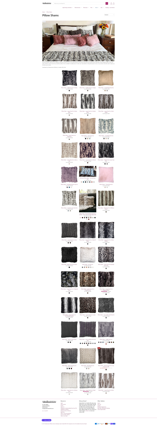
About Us (62, 406)
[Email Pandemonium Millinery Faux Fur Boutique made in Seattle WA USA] (42, 411)
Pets (91, 7)
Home (96, 7)
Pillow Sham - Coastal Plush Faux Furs (106, 87)
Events (62, 405)
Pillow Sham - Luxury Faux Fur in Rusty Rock (69, 112)
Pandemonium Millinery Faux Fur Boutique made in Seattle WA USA (56, 423)
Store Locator (63, 404)
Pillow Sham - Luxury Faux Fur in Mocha (88, 159)
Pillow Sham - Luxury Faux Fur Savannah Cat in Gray (106, 265)
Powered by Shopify (83, 423)
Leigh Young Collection (67, 7)
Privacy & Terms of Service (66, 410)
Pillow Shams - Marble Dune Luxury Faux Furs (106, 160)
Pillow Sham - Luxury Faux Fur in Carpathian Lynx (87, 289)
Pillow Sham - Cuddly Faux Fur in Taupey (88, 87)
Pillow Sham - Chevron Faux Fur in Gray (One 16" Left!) (106, 366)
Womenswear (77, 7)
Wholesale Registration (102, 406)
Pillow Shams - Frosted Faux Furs (106, 184)
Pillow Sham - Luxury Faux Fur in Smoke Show (88, 112)
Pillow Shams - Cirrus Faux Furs (87, 135)
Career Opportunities (101, 409)
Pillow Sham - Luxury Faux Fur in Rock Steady (106, 112)
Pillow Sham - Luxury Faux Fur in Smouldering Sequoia (69, 315)
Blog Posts (63, 412)
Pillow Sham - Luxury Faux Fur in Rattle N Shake (87, 240)
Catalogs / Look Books (110, 7)
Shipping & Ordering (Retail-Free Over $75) (69, 408)
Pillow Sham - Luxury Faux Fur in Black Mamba (106, 240)
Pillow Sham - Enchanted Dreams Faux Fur (69, 184)
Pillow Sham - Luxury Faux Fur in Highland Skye (69, 289)
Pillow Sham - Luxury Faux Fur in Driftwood (69, 136)
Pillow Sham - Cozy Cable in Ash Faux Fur (106, 314)
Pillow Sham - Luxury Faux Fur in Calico (88, 314)
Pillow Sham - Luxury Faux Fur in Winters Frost (69, 391)
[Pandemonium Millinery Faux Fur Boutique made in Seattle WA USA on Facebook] (44, 411)
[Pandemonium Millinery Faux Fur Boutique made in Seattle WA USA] (46, 3)
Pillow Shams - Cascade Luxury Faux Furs (69, 207)
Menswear (85, 7)
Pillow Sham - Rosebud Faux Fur (87, 365)
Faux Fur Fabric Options (65, 414)
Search (99, 403)
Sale (101, 7)
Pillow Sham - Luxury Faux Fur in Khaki (87, 390)
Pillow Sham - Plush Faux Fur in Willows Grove (106, 208)
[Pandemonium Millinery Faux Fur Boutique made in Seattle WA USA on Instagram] (45, 411)
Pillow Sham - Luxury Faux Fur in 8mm (69, 239)
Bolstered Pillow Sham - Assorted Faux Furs (87, 178)
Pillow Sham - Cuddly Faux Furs (106, 339)
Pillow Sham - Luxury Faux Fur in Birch (106, 390)
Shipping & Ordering (64, 409)
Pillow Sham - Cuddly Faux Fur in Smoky (69, 87)
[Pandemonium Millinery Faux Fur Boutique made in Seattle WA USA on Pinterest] (47, 411)
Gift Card (99, 404)
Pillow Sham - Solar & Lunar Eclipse (69, 339)
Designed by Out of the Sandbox (74, 423)
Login (62, 403)
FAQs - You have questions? (66, 413)
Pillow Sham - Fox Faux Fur (87, 264)
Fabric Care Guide (64, 415)
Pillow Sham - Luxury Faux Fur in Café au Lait (69, 160)
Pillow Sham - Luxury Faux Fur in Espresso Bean (106, 289)
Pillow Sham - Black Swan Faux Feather (69, 264)
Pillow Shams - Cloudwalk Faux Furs (106, 135)
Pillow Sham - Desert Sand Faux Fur (69, 365)
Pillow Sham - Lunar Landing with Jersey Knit (88, 340)
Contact (99, 405)
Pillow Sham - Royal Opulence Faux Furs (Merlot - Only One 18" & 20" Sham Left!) (87, 214)
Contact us (87, 410)
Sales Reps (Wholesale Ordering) (104, 408)
